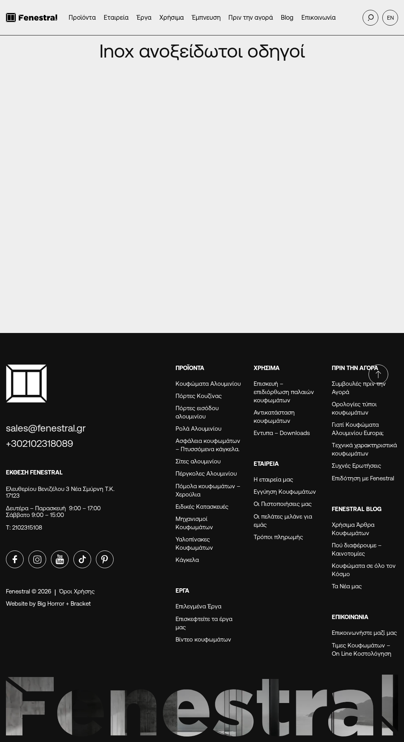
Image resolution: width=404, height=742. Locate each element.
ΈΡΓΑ (182, 590)
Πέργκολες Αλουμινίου (206, 473)
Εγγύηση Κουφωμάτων (286, 491)
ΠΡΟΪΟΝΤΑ (190, 367)
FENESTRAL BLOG (357, 509)
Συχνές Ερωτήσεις (356, 465)
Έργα (144, 17)
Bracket (81, 603)
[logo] (31, 17)
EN (390, 18)
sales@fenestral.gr (46, 428)
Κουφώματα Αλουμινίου (208, 383)
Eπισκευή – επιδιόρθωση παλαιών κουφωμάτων (284, 392)
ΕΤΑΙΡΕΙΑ (266, 463)
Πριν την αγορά (250, 17)
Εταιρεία (116, 17)
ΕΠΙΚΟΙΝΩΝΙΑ (350, 617)
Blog (287, 17)
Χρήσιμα (171, 17)
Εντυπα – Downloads (282, 433)
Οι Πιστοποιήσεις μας (283, 503)
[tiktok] (82, 559)
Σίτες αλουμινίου (198, 461)
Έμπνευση (206, 17)
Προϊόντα (82, 17)
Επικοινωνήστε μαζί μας (364, 632)
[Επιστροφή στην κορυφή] (378, 374)
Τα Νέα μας (347, 586)
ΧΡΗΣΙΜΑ (267, 367)
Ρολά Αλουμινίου (198, 428)
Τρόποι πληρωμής (278, 537)
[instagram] (37, 559)
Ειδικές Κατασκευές (202, 506)
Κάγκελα (187, 559)
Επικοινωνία (318, 17)
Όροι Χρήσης (77, 591)
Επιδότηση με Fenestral (363, 478)
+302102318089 (39, 443)
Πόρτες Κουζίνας (199, 395)
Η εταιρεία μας (273, 479)
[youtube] (60, 559)
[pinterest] (105, 559)
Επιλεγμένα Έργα (198, 606)
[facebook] (15, 559)
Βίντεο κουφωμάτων (203, 639)
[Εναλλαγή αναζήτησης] (370, 18)
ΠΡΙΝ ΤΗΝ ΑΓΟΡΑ (355, 367)
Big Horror (50, 603)
